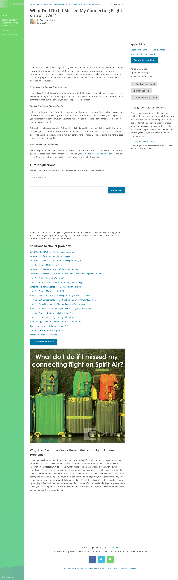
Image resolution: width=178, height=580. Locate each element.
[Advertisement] (77, 45)
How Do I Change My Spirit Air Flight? (46, 265)
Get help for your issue (43, 341)
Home (4, 15)
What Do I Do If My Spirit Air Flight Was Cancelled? (52, 252)
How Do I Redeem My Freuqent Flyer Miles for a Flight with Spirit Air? (61, 308)
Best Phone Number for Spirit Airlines (148, 49)
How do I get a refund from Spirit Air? (47, 330)
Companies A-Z (8, 30)
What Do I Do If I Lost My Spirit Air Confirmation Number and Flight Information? (66, 273)
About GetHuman (10, 34)
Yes (105, 547)
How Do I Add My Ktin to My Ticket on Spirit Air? (51, 313)
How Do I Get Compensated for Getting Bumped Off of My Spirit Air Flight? (63, 300)
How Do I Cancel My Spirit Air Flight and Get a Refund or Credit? (59, 304)
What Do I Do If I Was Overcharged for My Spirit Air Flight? (56, 260)
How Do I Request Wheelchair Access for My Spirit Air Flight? (57, 282)
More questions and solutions (144, 54)
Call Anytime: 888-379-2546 (143, 141)
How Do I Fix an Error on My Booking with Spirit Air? (53, 317)
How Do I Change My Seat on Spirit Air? (47, 291)
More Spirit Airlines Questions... (44, 334)
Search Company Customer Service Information (10, 23)
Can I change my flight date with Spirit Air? (49, 326)
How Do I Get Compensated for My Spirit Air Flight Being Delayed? (60, 295)
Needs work (115, 547)
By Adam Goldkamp (46, 20)
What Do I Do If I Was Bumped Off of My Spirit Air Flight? (55, 269)
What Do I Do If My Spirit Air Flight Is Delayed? (50, 256)
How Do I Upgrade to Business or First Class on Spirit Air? (56, 321)
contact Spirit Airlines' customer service (97, 153)
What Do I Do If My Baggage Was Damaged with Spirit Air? (56, 286)
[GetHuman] (12, 4)
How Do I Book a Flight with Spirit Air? (47, 278)
